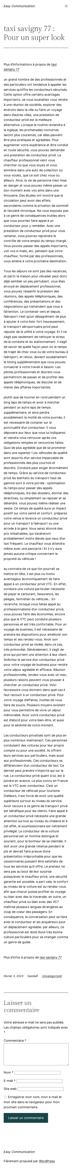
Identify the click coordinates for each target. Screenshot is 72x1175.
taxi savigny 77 (51, 957)
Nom (8, 1072)
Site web (10, 1089)
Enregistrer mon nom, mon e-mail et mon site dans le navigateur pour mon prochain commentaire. (33, 1102)
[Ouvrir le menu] (66, 6)
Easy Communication (19, 6)
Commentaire (15, 1040)
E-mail (9, 1080)
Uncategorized (52, 976)
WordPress (47, 1161)
